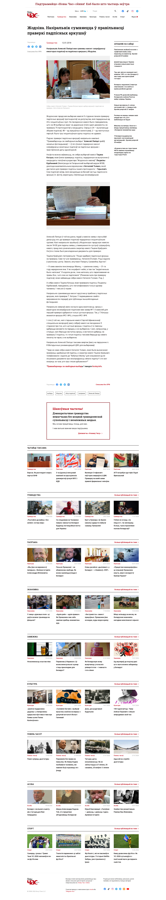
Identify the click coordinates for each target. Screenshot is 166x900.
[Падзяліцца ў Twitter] (36, 46)
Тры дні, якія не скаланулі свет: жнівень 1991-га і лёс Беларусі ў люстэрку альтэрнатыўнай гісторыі (126, 75)
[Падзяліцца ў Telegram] (32, 46)
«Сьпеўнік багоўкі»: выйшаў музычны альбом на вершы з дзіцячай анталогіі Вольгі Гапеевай (68, 713)
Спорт (122, 17)
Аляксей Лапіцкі (94, 393)
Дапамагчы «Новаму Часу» (89, 433)
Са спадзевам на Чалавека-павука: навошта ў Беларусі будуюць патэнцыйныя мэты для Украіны (68, 524)
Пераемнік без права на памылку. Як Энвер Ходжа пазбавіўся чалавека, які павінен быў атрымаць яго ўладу (67, 764)
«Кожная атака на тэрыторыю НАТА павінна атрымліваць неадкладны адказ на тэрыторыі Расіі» (125, 151)
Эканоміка (73, 17)
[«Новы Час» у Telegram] (137, 11)
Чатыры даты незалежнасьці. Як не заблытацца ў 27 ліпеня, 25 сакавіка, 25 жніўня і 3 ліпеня (97, 763)
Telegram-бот (70, 891)
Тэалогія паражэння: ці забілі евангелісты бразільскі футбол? (68, 856)
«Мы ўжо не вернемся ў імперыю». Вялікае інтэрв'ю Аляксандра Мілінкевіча (38, 570)
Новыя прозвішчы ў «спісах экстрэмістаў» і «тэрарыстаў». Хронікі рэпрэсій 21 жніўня (125, 107)
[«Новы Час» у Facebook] (122, 11)
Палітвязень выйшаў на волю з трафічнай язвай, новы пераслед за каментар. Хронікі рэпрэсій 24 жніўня (125, 53)
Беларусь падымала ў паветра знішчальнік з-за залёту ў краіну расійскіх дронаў (125, 87)
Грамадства (61, 17)
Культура (93, 17)
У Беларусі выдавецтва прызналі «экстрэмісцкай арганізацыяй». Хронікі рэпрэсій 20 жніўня (126, 139)
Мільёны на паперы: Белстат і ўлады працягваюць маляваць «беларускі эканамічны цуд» (125, 128)
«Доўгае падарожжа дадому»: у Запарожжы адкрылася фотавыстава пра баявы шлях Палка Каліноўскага (39, 714)
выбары (50, 393)
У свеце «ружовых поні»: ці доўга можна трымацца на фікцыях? (38, 617)
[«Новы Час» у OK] (124, 889)
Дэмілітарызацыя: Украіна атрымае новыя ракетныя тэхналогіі (124, 64)
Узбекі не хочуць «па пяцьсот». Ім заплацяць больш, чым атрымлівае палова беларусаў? (124, 524)
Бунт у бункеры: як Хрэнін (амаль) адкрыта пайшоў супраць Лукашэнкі (95, 523)
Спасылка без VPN (34, 52)
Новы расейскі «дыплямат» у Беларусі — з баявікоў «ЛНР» (97, 568)
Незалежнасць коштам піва (39, 662)
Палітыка (50, 17)
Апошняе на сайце (124, 44)
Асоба (115, 17)
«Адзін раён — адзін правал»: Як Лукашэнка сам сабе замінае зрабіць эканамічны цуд (68, 618)
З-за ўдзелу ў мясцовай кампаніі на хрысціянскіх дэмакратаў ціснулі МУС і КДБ (66, 477)
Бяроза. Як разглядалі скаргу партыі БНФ (39, 474)
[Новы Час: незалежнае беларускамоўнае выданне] (35, 13)
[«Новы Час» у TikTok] (127, 11)
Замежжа (83, 17)
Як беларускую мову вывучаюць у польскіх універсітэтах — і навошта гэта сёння (95, 666)
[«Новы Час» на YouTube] (127, 889)
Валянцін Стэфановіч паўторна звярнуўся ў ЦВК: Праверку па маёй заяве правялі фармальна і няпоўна (97, 477)
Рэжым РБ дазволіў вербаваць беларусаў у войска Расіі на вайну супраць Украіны (126, 97)
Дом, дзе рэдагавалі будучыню (93, 710)
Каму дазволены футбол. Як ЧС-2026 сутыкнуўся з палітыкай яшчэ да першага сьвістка (125, 857)
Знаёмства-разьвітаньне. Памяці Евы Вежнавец (124, 810)
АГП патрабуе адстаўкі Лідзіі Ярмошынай (126, 474)
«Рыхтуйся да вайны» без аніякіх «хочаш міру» (38, 521)
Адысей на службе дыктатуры (121, 760)
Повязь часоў (104, 17)
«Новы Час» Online (84, 883)
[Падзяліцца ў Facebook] (28, 46)
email (91, 889)
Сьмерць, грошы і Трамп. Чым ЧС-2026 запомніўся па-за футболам (39, 856)
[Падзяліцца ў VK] (40, 46)
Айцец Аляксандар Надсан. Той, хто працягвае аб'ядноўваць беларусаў (67, 812)
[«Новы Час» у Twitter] (120, 889)
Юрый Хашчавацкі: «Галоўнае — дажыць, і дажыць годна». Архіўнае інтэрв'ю (97, 812)
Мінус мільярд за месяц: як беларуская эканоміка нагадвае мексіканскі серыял (126, 617)
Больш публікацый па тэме (126, 495)
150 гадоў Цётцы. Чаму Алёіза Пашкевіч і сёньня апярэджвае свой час (124, 712)
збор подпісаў (70, 393)
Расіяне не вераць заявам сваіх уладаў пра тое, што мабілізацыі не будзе (126, 118)
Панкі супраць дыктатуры (38, 759)
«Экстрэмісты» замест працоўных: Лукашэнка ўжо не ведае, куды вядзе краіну (96, 617)
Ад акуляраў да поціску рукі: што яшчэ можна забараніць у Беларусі (126, 664)
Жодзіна (59, 393)
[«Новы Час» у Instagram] (132, 11)
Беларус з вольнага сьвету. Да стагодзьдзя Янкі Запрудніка (38, 812)
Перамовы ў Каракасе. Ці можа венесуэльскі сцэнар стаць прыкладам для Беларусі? (67, 666)
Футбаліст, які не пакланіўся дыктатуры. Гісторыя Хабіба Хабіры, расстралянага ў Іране (97, 857)
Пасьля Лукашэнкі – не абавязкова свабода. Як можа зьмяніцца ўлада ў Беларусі (66, 571)
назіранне (82, 393)
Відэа (134, 17)
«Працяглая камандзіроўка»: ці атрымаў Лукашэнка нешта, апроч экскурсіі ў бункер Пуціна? (126, 571)
